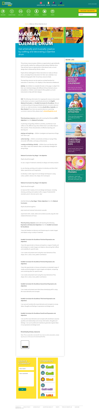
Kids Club (20, 14)
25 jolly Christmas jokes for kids (74, 140)
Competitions (11, 14)
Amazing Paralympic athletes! (74, 109)
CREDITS (57, 407)
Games (28, 14)
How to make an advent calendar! (74, 80)
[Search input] (86, 14)
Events (52, 14)
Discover (3, 14)
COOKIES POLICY (36, 407)
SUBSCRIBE (77, 407)
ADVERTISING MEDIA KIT (48, 407)
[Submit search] (95, 14)
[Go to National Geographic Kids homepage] (7, 4)
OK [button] (22, 389)
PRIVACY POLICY (27, 407)
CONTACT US (18, 407)
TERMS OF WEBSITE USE (67, 407)
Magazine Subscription (88, 10)
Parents (45, 14)
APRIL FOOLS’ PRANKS (75, 171)
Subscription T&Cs (19, 408)
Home (26, 24)
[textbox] (26, 368)
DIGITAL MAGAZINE (92, 3)
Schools (36, 14)
